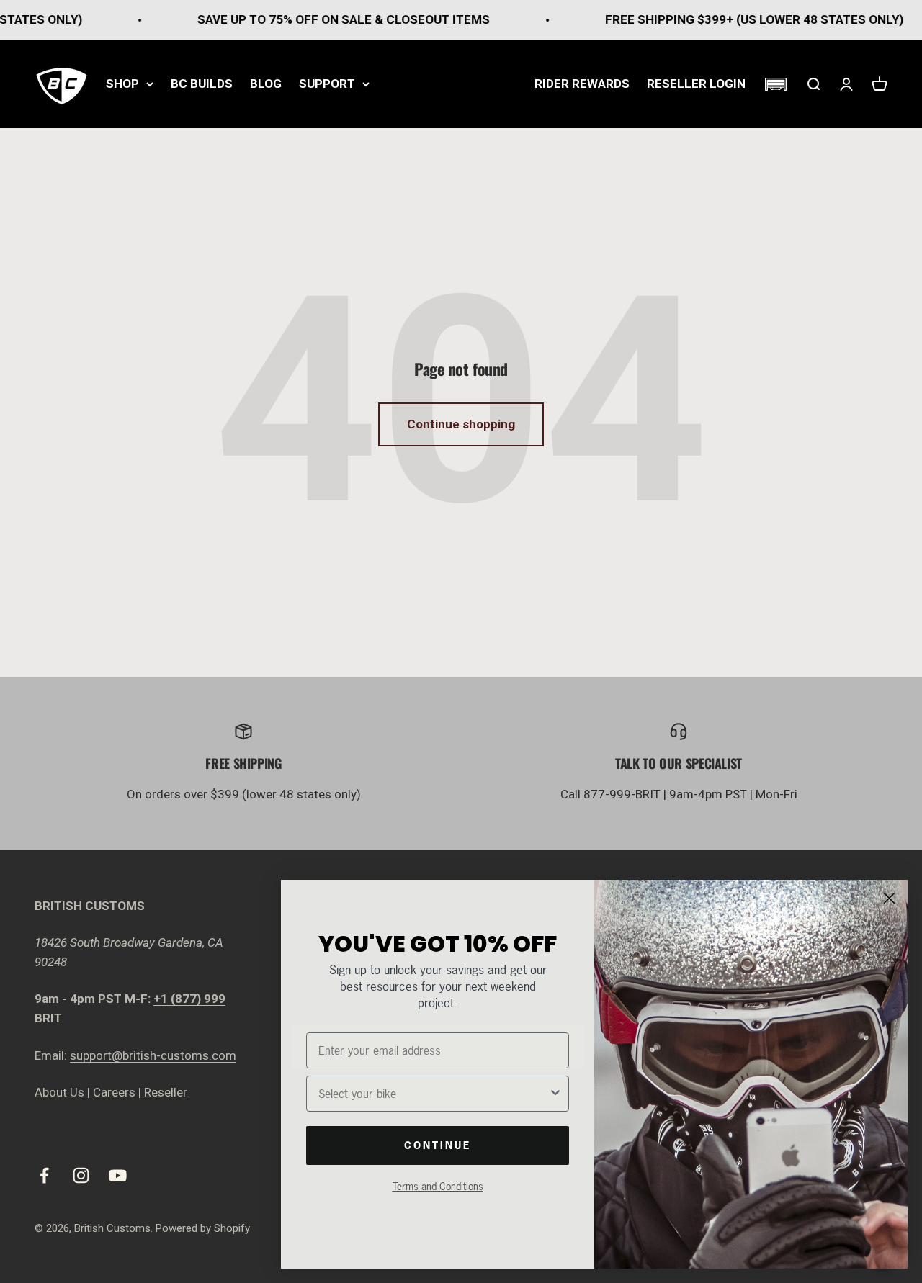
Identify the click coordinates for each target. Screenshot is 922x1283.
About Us (59, 1092)
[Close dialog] (889, 898)
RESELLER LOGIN (696, 83)
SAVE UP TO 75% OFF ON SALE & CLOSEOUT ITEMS (320, 19)
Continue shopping (461, 424)
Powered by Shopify (203, 1228)
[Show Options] (555, 1093)
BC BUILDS (202, 83)
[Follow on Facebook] (44, 1175)
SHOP (122, 83)
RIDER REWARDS (582, 83)
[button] (775, 84)
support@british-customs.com (153, 1055)
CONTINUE (437, 1145)
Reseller (165, 1092)
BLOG (266, 83)
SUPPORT (327, 83)
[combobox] (433, 1093)
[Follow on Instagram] (81, 1175)
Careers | (117, 1092)
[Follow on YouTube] (117, 1175)
